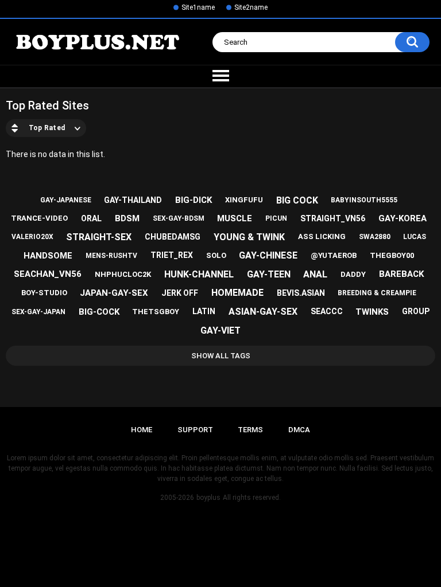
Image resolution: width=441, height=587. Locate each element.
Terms (250, 429)
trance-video (39, 218)
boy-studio (44, 292)
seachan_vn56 (48, 274)
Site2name (251, 7)
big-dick (193, 200)
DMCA (299, 429)
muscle (234, 218)
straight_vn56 (332, 218)
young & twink (249, 237)
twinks (372, 312)
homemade (237, 292)
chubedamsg (172, 236)
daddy (353, 274)
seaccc (327, 311)
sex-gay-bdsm (178, 218)
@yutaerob (334, 255)
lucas (414, 237)
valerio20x (32, 237)
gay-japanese (65, 200)
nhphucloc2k (123, 274)
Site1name (198, 7)
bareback (401, 274)
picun (276, 218)
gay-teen (269, 274)
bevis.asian (301, 293)
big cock (297, 200)
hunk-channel (199, 274)
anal (315, 274)
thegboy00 (392, 255)
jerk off (179, 293)
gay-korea (402, 218)
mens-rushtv (111, 256)
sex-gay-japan (38, 312)
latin (203, 311)
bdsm (127, 218)
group (416, 311)
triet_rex (171, 255)
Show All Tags (220, 355)
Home (141, 429)
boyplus (208, 498)
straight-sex (98, 237)
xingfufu (244, 199)
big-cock (99, 312)
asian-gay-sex (263, 311)
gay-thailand (133, 200)
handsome (48, 256)
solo (216, 255)
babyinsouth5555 (364, 200)
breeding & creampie (377, 293)
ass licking (322, 236)
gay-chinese (268, 255)
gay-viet (220, 330)
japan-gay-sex (114, 293)
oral (91, 218)
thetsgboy (155, 311)
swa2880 (374, 237)
